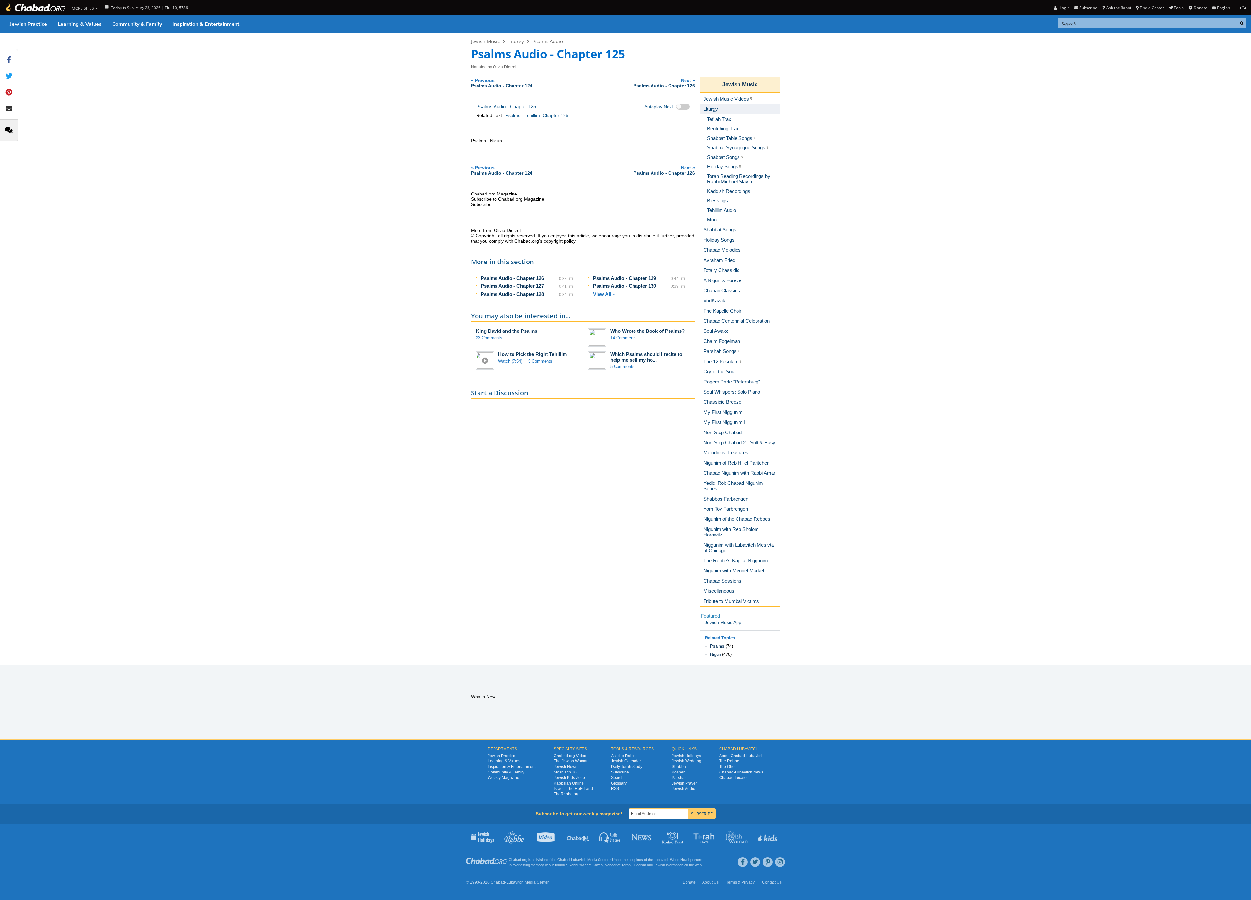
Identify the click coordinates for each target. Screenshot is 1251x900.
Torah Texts (705, 837)
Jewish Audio (683, 788)
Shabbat (679, 766)
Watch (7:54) (510, 361)
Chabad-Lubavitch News (741, 772)
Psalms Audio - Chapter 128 (512, 294)
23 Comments (489, 337)
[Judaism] (35, 7)
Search (617, 777)
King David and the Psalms (506, 331)
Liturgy (516, 41)
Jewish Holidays (686, 756)
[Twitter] (755, 862)
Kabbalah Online (569, 783)
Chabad (563, 860)
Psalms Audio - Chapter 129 (624, 278)
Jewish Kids (768, 837)
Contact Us (772, 882)
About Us (710, 882)
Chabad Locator (733, 777)
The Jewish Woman (571, 761)
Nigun (715, 654)
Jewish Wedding (686, 761)
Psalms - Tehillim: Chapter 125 (536, 115)
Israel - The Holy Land (573, 788)
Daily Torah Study (626, 766)
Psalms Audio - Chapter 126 (512, 278)
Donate (1200, 7)
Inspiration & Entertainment (205, 24)
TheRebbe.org (567, 794)
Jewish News (565, 766)
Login (1064, 7)
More (712, 219)
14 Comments (623, 337)
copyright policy (559, 241)
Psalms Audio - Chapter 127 (512, 286)
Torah (626, 865)
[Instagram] (780, 862)
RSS (615, 788)
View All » (604, 294)
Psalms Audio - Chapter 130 (624, 286)
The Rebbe (729, 761)
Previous (501, 82)
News (641, 837)
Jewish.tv (546, 837)
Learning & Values (80, 24)
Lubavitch (578, 860)
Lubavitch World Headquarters (678, 860)
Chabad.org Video (570, 756)
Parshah (679, 777)
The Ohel (727, 766)
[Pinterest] (768, 862)
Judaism (639, 865)
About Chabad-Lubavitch (741, 756)
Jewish (659, 865)
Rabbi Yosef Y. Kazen (586, 865)
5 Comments (540, 361)
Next (664, 82)
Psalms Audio (547, 41)
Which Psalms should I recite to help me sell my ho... (646, 357)
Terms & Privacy (740, 882)
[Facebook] (743, 862)
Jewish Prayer (684, 783)
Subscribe (620, 772)
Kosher (678, 772)
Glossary (619, 783)
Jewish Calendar (626, 761)
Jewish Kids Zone (569, 777)
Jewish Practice (28, 24)
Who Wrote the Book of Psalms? (647, 331)
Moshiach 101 (566, 772)
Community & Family (137, 24)
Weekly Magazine (503, 777)
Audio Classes (610, 837)
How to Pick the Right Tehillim (532, 354)
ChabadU (578, 837)
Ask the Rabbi (1118, 7)
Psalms (717, 646)
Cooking (673, 837)
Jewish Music (485, 41)
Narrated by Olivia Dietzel (493, 67)
